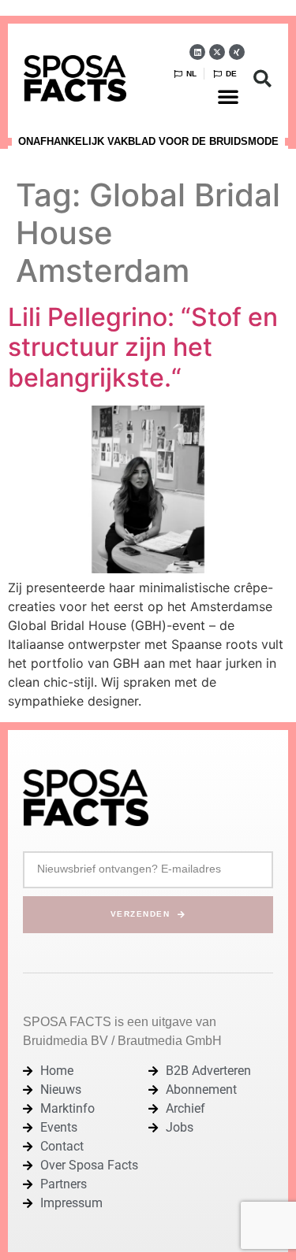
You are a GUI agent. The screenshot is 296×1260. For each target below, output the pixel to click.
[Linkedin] (197, 52)
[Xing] (237, 52)
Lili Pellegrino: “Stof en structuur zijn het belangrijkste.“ (143, 347)
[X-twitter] (217, 52)
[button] (228, 96)
